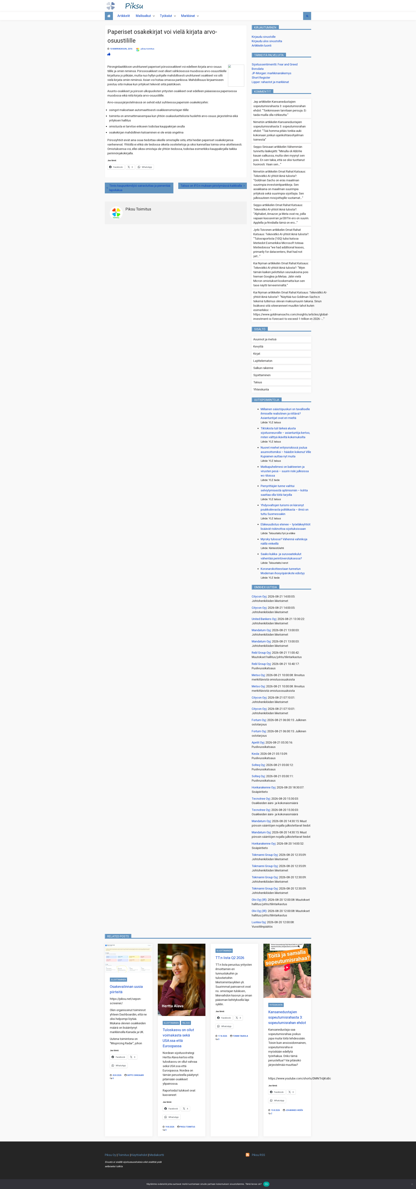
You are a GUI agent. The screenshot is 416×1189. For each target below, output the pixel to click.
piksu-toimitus (147, 48)
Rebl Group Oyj (261, 653)
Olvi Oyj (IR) (259, 900)
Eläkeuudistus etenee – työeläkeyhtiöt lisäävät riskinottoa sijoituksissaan (285, 526)
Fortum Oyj (259, 720)
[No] (412, 1184)
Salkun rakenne (263, 368)
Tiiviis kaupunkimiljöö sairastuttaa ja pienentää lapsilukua (139, 188)
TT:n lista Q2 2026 (229, 957)
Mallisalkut (143, 16)
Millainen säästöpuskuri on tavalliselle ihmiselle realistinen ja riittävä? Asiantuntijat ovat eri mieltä (285, 413)
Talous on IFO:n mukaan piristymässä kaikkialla (211, 186)
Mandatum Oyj (261, 630)
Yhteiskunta (261, 389)
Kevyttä (258, 346)
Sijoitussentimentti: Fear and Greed (275, 64)
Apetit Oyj (258, 742)
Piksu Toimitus (187, 1126)
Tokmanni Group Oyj (265, 855)
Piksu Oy (110, 1155)
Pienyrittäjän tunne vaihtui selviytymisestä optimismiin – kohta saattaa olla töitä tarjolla (284, 490)
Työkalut (166, 16)
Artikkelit (123, 16)
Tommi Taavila (240, 1035)
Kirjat (256, 354)
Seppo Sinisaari (135, 1075)
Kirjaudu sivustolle (264, 37)
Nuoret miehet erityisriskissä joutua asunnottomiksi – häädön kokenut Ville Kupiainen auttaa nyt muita (286, 452)
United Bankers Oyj (264, 619)
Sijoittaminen (262, 375)
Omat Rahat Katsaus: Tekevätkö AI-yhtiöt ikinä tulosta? (279, 173)
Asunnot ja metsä (264, 339)
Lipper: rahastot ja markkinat (270, 82)
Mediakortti (156, 1155)
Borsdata (258, 69)
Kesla (255, 754)
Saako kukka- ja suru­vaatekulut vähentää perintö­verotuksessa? (281, 556)
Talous (257, 382)
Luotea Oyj (259, 922)
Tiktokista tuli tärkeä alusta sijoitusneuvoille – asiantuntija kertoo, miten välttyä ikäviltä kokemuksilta (285, 432)
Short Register (261, 78)
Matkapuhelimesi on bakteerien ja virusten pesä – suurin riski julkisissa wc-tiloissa (285, 471)
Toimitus (123, 1155)
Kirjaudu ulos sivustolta (267, 41)
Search (307, 16)
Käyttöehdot (139, 1155)
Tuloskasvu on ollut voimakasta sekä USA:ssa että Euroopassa (178, 1038)
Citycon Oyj (259, 596)
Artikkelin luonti (261, 45)
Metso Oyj (258, 675)
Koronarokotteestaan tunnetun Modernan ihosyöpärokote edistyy (283, 571)
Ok (266, 1184)
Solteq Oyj (258, 765)
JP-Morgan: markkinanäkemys (271, 73)
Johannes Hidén (294, 1110)
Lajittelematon (262, 361)
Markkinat (188, 16)
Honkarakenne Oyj (263, 787)
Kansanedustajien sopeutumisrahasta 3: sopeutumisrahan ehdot (279, 106)
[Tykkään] (108, 54)
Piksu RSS (258, 1155)
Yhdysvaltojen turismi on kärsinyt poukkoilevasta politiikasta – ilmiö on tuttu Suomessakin (284, 509)
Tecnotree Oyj (261, 799)
